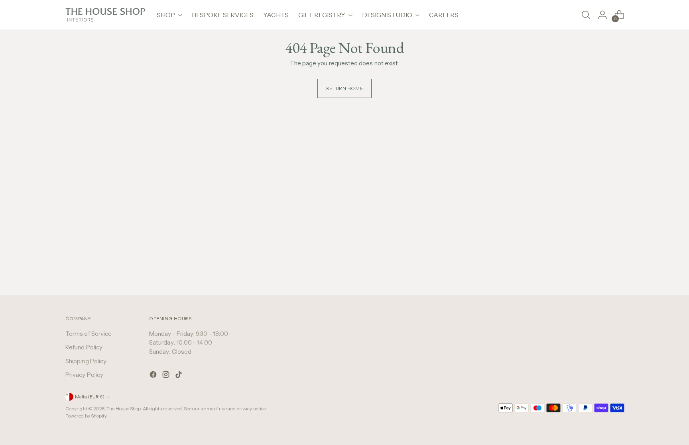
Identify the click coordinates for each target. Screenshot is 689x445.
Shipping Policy (85, 361)
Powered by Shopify (86, 416)
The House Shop (123, 409)
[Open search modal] (586, 15)
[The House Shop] (105, 15)
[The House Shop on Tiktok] (179, 376)
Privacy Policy (84, 374)
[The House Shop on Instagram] (166, 376)
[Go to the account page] (602, 15)
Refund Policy (83, 347)
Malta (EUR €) (89, 397)
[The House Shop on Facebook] (154, 376)
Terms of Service (88, 333)
